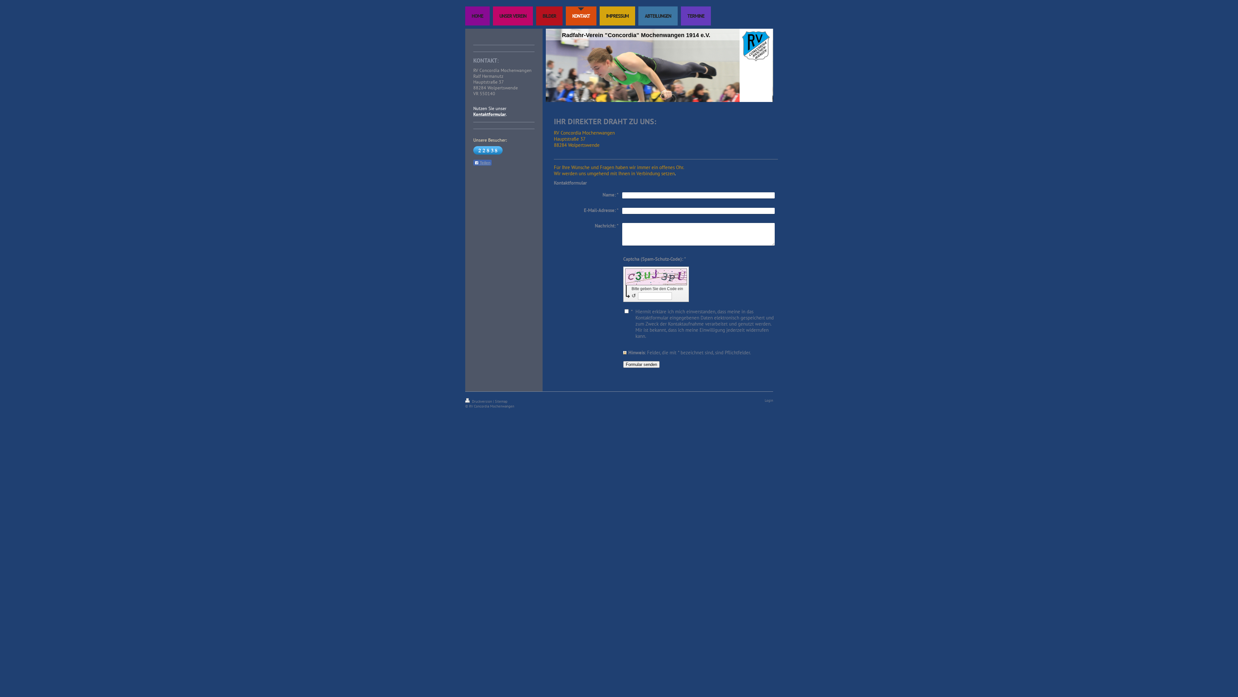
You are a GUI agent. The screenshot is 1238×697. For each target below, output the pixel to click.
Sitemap (501, 401)
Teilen (484, 163)
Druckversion (482, 401)
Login (769, 400)
